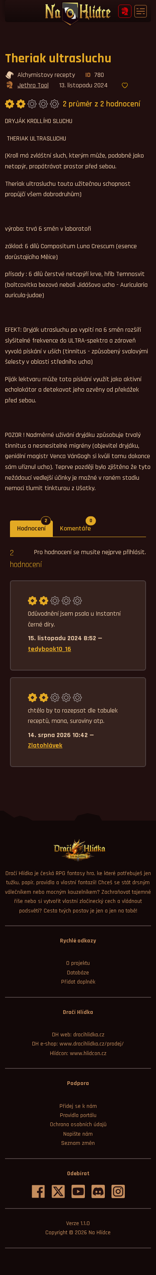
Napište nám (78, 1134)
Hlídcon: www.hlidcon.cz (78, 1053)
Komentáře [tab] (79, 526)
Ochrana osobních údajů (78, 1124)
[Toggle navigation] (140, 11)
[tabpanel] (78, 657)
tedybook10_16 (49, 649)
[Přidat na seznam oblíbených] (124, 86)
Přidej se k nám (78, 1106)
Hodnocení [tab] (35, 526)
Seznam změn (78, 1143)
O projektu (78, 963)
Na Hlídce (100, 1232)
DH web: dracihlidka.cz (78, 1034)
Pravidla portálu (78, 1115)
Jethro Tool (33, 85)
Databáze (78, 973)
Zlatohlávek (45, 745)
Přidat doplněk (78, 982)
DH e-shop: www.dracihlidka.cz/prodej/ (78, 1044)
